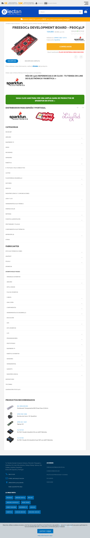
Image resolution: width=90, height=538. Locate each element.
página (35, 66)
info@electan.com (18, 478)
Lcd (8, 333)
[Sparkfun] (79, 41)
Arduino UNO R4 (20, 497)
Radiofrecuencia (12, 374)
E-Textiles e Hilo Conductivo (15, 168)
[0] (85, 11)
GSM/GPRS (10, 302)
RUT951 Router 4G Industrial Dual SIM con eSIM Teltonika (35, 440)
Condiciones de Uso (53, 471)
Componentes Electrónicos (15, 229)
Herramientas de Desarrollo (16, 312)
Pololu (8, 261)
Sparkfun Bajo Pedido (13, 271)
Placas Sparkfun (12, 292)
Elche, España (19, 482)
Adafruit (8, 256)
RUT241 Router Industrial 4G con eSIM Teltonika (32, 432)
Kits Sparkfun (11, 328)
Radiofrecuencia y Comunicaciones (17, 193)
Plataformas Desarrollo (14, 178)
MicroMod (9, 152)
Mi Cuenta (50, 478)
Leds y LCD (9, 198)
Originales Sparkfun (13, 277)
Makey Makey (26, 502)
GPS (8, 323)
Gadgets (9, 369)
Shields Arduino (20, 512)
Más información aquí (45, 535)
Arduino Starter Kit (13, 502)
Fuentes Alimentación (13, 219)
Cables (9, 297)
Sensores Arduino (34, 512)
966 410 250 (12, 474)
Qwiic (7, 147)
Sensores (9, 157)
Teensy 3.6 (20, 424)
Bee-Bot (30, 497)
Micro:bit (9, 132)
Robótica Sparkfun (13, 353)
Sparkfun (9, 266)
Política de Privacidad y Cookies (57, 474)
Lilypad (8, 173)
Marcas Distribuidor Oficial (56, 467)
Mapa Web (50, 482)
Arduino (8, 137)
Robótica (9, 162)
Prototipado (11, 343)
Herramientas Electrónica (14, 203)
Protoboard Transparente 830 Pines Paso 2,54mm (32, 408)
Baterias (8, 214)
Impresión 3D (10, 234)
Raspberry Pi (10, 142)
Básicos (8, 188)
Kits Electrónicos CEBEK (14, 251)
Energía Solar (10, 209)
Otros (8, 239)
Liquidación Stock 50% (13, 389)
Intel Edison (11, 287)
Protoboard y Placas (13, 224)
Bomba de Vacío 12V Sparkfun (27, 416)
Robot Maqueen (11, 507)
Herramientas (11, 364)
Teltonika (9, 384)
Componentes (11, 307)
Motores (9, 183)
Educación (10, 318)
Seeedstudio (10, 379)
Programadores (12, 338)
